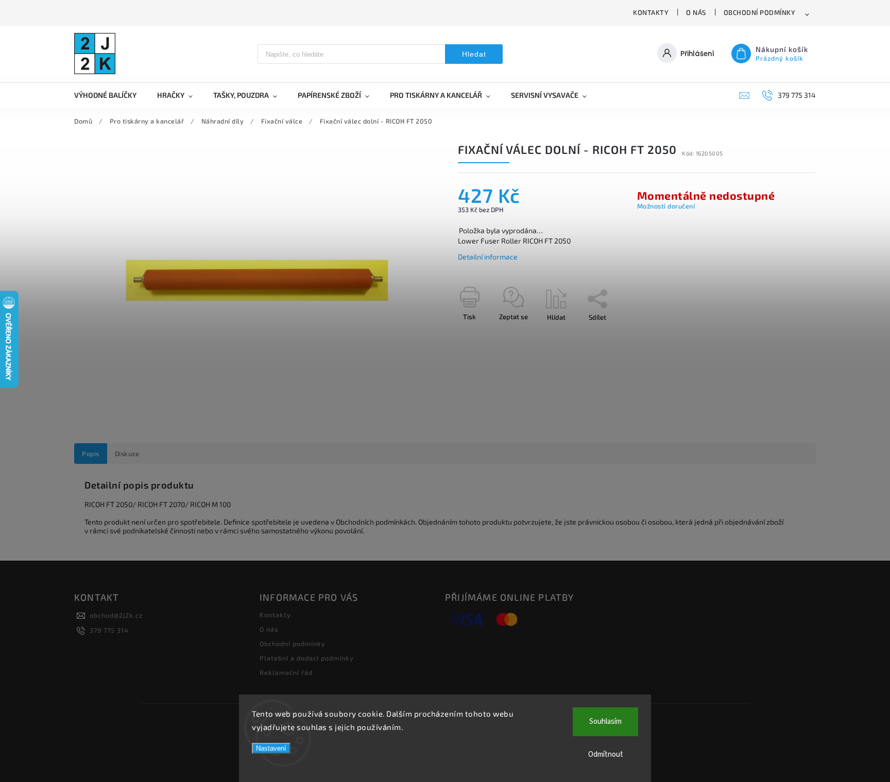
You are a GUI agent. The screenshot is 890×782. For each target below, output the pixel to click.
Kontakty (651, 12)
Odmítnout (605, 754)
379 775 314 (109, 630)
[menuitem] (110, 95)
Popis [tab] (90, 453)
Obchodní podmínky (760, 12)
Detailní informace (488, 256)
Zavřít (783, 335)
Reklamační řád (286, 672)
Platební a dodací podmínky (307, 658)
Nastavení (271, 748)
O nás (696, 12)
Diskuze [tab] (127, 453)
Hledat (474, 54)
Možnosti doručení (666, 206)
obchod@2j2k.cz (116, 615)
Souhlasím (605, 721)
